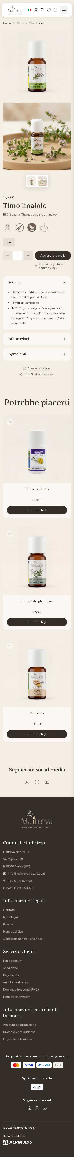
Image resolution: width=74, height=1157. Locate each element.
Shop (20, 23)
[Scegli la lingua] (29, 10)
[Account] (36, 10)
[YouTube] (44, 1108)
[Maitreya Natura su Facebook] (37, 781)
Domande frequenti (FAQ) (21, 989)
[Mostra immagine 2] (42, 181)
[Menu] (64, 10)
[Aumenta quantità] (28, 255)
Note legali (10, 917)
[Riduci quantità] (7, 255)
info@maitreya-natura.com (26, 873)
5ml (9, 242)
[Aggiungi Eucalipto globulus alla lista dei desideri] (10, 534)
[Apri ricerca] (42, 10)
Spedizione (10, 968)
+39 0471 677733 (20, 880)
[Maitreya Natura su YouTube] (47, 781)
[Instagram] (37, 1108)
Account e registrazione (19, 1025)
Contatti (9, 910)
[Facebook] (29, 1108)
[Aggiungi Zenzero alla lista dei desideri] (10, 646)
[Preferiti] (49, 10)
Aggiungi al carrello (53, 255)
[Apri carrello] (55, 10)
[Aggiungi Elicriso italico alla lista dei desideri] (10, 422)
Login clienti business (17, 1039)
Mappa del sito (13, 931)
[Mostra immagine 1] (31, 181)
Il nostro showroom (16, 997)
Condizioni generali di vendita (23, 939)
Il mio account (13, 960)
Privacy (8, 924)
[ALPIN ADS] (37, 1142)
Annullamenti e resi (16, 982)
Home (7, 23)
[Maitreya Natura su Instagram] (27, 781)
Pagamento (11, 975)
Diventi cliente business (19, 1032)
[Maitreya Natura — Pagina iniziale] (15, 10)
